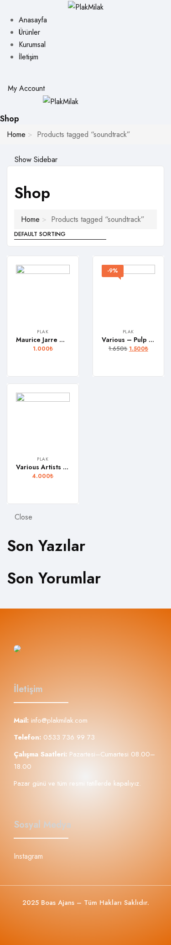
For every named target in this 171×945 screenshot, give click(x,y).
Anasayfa (33, 20)
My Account (25, 88)
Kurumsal (32, 44)
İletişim (28, 57)
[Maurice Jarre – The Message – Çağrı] (43, 292)
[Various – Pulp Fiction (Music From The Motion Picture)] (128, 292)
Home (16, 134)
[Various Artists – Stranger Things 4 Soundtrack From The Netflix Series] (43, 419)
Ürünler (29, 32)
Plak (42, 331)
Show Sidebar (34, 159)
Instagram (28, 856)
